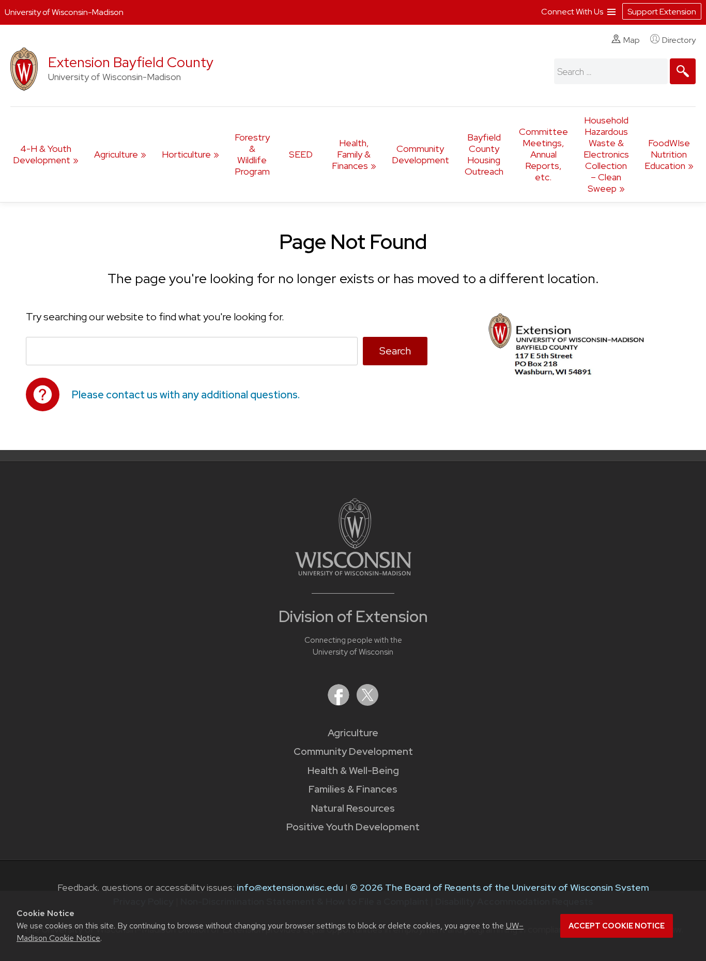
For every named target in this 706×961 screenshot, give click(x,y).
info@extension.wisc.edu (290, 887)
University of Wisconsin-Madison (64, 12)
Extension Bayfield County (130, 62)
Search (395, 351)
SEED (301, 154)
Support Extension (661, 11)
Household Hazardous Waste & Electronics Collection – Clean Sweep (606, 154)
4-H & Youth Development (42, 154)
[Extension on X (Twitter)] (367, 702)
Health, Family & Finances (351, 154)
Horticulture (186, 154)
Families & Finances (353, 789)
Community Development (420, 154)
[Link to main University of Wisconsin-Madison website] (353, 572)
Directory (679, 40)
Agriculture (116, 154)
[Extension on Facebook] (339, 702)
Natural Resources (353, 808)
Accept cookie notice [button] (617, 926)
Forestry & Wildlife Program (252, 154)
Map (631, 40)
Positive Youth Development (353, 826)
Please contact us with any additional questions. (186, 394)
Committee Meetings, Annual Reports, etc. (543, 154)
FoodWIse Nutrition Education (667, 154)
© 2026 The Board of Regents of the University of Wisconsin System (499, 887)
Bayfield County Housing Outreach (484, 154)
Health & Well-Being (353, 770)
